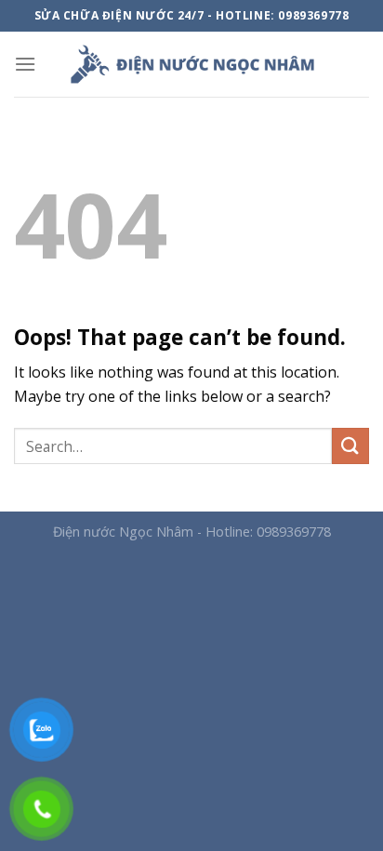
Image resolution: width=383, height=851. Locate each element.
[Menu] (25, 63)
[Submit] (350, 446)
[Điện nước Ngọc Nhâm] (192, 64)
